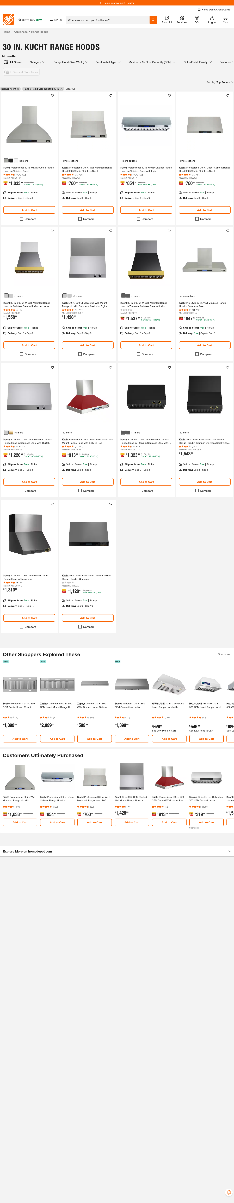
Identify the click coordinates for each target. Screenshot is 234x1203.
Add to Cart (29, 209)
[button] (220, 82)
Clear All (70, 88)
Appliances (21, 31)
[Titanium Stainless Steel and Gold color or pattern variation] (128, 296)
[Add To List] (52, 95)
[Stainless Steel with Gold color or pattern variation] (6, 296)
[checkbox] (22, 219)
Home (6, 31)
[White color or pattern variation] (16, 161)
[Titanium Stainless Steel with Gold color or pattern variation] (123, 296)
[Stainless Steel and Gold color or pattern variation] (11, 296)
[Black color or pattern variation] (11, 161)
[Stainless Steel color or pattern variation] (6, 161)
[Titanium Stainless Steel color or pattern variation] (128, 432)
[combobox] (107, 19)
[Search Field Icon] (153, 20)
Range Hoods (39, 31)
